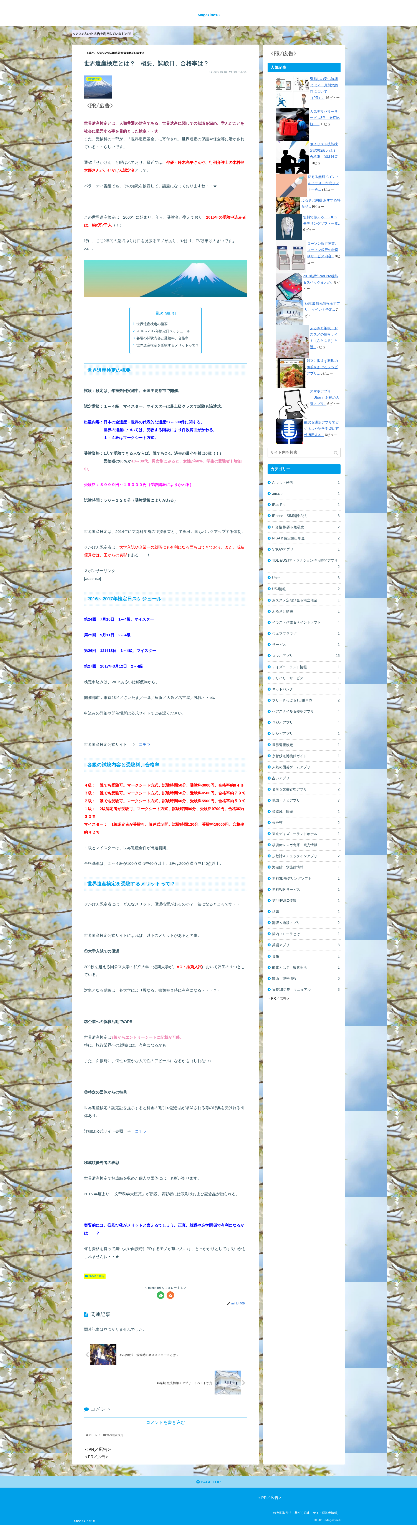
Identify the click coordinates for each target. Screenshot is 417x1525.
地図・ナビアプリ (306, 800)
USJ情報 (306, 589)
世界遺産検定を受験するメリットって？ (167, 345)
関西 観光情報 (306, 978)
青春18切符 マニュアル (306, 989)
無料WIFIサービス (306, 889)
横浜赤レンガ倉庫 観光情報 (306, 845)
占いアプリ (306, 778)
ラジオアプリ (306, 722)
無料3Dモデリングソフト (306, 878)
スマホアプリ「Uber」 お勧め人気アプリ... (324, 397)
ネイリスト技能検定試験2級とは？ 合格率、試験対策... (325, 150)
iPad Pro (306, 505)
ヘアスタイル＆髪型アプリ (306, 711)
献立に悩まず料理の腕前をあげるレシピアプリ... (322, 367)
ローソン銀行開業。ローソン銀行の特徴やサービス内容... (322, 249)
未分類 (306, 823)
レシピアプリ (306, 733)
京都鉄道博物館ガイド (306, 756)
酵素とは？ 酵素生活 (306, 967)
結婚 (306, 912)
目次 (159, 313)
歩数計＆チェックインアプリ (306, 856)
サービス (306, 644)
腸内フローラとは (306, 934)
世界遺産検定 (96, 1276)
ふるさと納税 (306, 611)
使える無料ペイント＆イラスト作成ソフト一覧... (323, 183)
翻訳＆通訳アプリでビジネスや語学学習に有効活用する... (321, 428)
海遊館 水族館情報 (306, 867)
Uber (306, 578)
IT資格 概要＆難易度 (306, 527)
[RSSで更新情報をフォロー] (170, 1295)
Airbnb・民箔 (306, 482)
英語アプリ (306, 945)
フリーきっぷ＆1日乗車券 (306, 700)
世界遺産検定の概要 (152, 324)
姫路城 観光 (306, 812)
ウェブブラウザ (306, 633)
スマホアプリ (306, 656)
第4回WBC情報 (306, 900)
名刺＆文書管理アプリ (306, 789)
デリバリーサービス (306, 678)
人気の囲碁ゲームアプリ (306, 767)
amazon (306, 493)
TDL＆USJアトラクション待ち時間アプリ (306, 563)
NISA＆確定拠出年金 (306, 538)
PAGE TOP (210, 1482)
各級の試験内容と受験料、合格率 (162, 338)
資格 (306, 956)
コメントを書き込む (165, 1422)
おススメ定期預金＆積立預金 (306, 600)
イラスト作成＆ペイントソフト (306, 622)
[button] (336, 453)
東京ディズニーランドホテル (306, 834)
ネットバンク (306, 689)
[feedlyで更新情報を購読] (160, 1295)
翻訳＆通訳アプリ (306, 923)
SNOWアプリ (306, 549)
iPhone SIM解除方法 (306, 516)
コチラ (145, 744)
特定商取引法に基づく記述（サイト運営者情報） (306, 1513)
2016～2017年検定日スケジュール (165, 331)
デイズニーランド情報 (306, 667)
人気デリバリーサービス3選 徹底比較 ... (325, 117)
